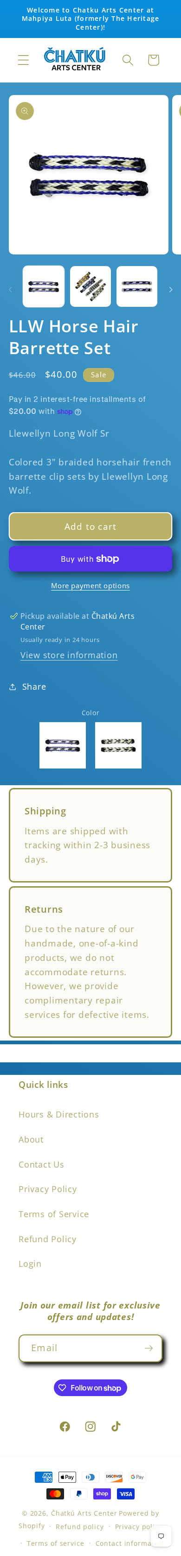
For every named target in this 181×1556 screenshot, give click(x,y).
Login (30, 1263)
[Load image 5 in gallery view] (136, 286)
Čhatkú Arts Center (84, 1513)
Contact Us (42, 1164)
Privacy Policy (48, 1188)
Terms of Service (54, 1213)
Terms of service (55, 1543)
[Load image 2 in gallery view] (90, 286)
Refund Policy (48, 1239)
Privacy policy (138, 1526)
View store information (69, 655)
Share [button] (34, 686)
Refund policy (79, 1526)
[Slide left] (10, 289)
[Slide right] (171, 289)
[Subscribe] (149, 1348)
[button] (23, 60)
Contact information (131, 1543)
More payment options (90, 585)
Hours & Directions (59, 1114)
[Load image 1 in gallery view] (43, 286)
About (31, 1139)
